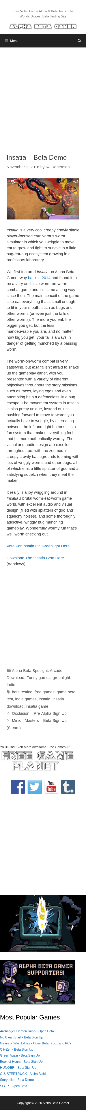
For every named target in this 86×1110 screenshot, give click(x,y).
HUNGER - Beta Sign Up (18, 1067)
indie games (26, 699)
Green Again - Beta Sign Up (20, 1055)
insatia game (37, 706)
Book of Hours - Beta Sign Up (21, 1061)
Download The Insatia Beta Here (35, 558)
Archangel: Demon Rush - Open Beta (27, 1031)
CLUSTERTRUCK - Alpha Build (23, 1074)
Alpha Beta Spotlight (30, 670)
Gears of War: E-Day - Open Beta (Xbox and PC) (35, 1043)
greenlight (61, 677)
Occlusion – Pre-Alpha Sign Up (39, 713)
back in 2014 (39, 278)
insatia (44, 699)
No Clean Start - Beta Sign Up (21, 1037)
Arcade (56, 670)
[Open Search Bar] (79, 40)
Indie (11, 685)
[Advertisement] (43, 97)
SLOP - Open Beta (13, 1086)
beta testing (22, 692)
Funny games (38, 677)
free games (44, 692)
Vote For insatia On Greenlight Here (38, 546)
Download (15, 677)
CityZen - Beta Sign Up (16, 1049)
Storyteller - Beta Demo (17, 1080)
